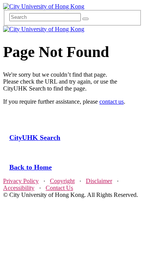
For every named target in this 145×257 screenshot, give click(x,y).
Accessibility (18, 188)
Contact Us (59, 188)
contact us (111, 101)
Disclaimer (99, 181)
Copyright (62, 181)
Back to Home (30, 167)
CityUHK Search (34, 137)
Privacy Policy (21, 181)
